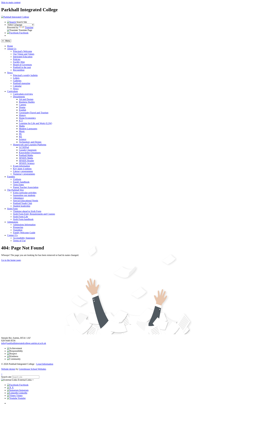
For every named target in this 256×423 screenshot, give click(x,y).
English (22, 110)
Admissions (12, 222)
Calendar (17, 86)
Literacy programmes (23, 171)
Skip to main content (10, 2)
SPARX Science (27, 163)
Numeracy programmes (24, 174)
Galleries (17, 80)
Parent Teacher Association (25, 187)
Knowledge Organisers (30, 152)
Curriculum (12, 91)
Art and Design (26, 99)
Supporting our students (24, 195)
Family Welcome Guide (24, 232)
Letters (16, 78)
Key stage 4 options (22, 168)
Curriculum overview (23, 94)
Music (22, 131)
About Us (11, 48)
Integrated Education (22, 56)
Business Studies (27, 102)
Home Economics (27, 118)
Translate (29, 27)
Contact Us (12, 235)
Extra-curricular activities (24, 192)
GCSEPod (24, 147)
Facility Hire (19, 62)
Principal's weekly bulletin (25, 75)
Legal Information (44, 364)
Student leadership (21, 206)
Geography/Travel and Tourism (33, 112)
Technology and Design (30, 142)
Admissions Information (24, 224)
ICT (21, 120)
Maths (22, 126)
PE (20, 134)
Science (22, 139)
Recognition (18, 70)
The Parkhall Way (15, 190)
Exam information (21, 166)
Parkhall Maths (26, 155)
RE (20, 136)
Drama (22, 107)
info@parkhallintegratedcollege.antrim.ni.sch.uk (23, 343)
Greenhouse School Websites (32, 369)
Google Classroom (27, 150)
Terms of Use (19, 240)
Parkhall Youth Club (22, 203)
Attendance (18, 198)
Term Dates (18, 184)
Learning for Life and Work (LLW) (35, 123)
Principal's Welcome (22, 51)
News (10, 72)
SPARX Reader (26, 160)
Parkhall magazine (21, 83)
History (22, 115)
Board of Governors (22, 64)
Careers (22, 104)
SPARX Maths (26, 158)
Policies (16, 59)
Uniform (17, 179)
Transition (17, 230)
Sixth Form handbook (23, 219)
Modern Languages (28, 128)
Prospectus (18, 227)
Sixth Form (12, 208)
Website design (8, 369)
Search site (6, 377)
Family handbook (21, 182)
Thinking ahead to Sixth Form (27, 211)
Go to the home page (11, 260)
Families (11, 176)
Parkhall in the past (22, 67)
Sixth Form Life (20, 216)
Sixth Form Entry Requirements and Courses (34, 214)
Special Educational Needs (25, 200)
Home (10, 46)
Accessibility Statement (24, 238)
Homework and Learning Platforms (29, 144)
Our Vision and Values (23, 54)
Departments (19, 96)
